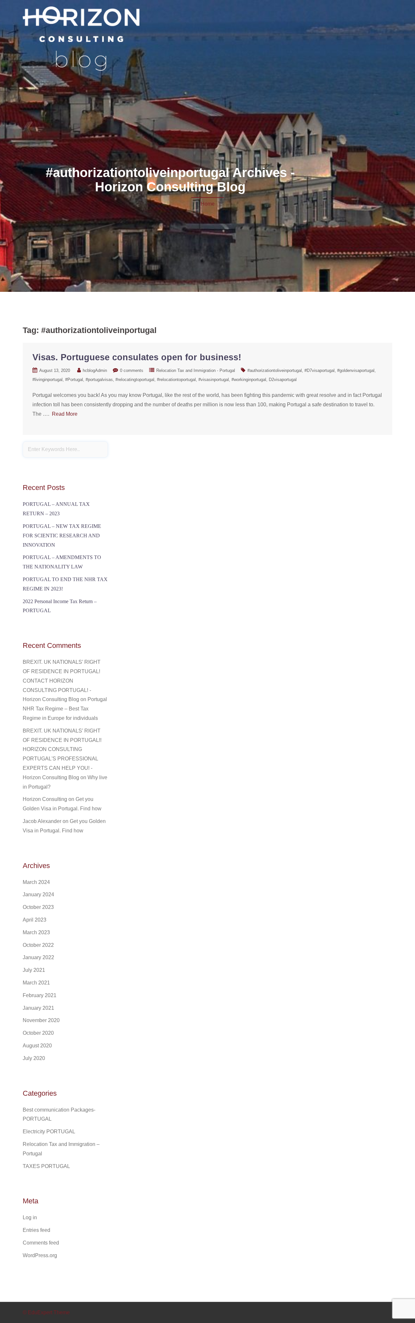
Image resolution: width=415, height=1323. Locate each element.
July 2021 (34, 970)
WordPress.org (40, 1255)
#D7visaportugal (319, 370)
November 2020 (41, 1020)
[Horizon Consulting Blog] (81, 39)
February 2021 (39, 995)
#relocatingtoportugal (134, 379)
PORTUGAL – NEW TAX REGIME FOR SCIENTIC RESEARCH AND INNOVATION (62, 535)
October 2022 (38, 945)
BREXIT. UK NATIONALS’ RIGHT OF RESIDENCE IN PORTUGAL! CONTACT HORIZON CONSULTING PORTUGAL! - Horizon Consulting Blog (62, 680)
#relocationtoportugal (176, 379)
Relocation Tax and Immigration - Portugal (195, 370)
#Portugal (74, 379)
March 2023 (36, 932)
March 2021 (36, 982)
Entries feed (36, 1230)
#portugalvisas (99, 379)
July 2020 (34, 1058)
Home (208, 204)
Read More (64, 414)
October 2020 (38, 1033)
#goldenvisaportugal (355, 370)
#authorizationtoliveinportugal (274, 370)
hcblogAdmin (95, 370)
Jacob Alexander (42, 821)
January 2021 (38, 1008)
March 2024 (36, 882)
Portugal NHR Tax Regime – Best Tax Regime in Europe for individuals (65, 709)
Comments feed (41, 1243)
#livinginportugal (47, 379)
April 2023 (34, 920)
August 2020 (37, 1045)
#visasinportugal (213, 379)
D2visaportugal (283, 379)
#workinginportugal (248, 379)
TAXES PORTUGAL (46, 1166)
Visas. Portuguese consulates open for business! (136, 357)
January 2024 (38, 894)
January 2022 (38, 957)
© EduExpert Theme (46, 1312)
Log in (30, 1217)
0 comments (131, 370)
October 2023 (38, 907)
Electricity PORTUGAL (49, 1131)
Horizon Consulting (45, 799)
